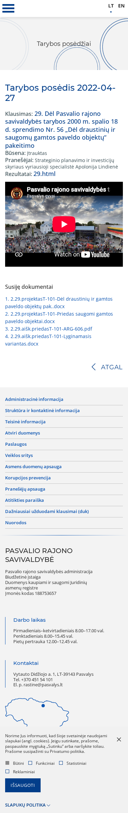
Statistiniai (76, 763)
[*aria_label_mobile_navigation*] (8, 8)
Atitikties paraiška (24, 500)
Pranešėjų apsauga (25, 489)
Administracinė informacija (34, 399)
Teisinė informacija (25, 422)
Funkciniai (45, 763)
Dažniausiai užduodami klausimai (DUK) (47, 511)
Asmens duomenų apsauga (33, 467)
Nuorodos (15, 523)
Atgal (112, 367)
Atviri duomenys (22, 433)
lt (111, 6)
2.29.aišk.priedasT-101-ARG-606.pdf (48, 329)
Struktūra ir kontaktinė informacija (42, 410)
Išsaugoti (23, 785)
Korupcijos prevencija (28, 478)
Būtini (18, 763)
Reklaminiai (24, 771)
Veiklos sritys (19, 455)
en (121, 6)
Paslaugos (16, 444)
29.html (44, 174)
